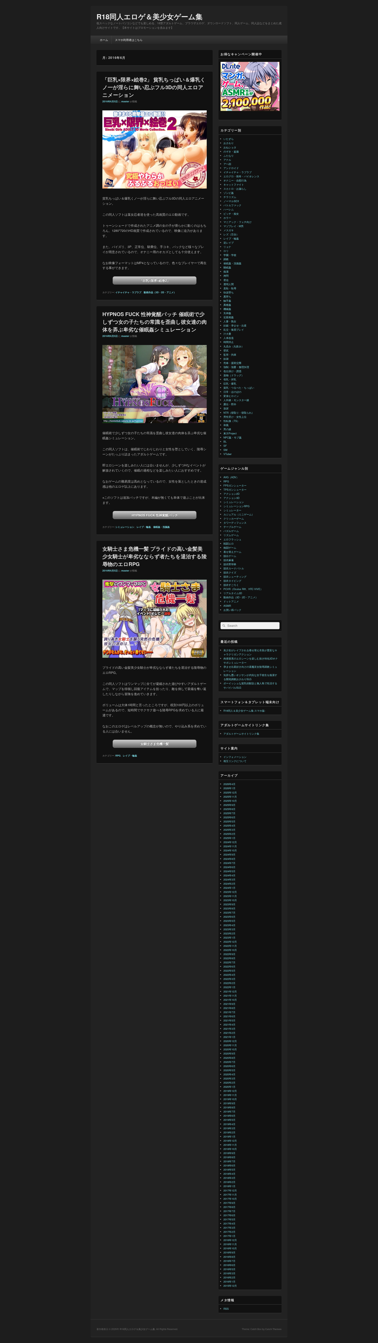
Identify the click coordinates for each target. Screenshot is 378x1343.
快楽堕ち (228, 292)
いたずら (228, 139)
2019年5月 (229, 1120)
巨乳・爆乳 (229, 383)
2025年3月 (229, 830)
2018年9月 (229, 1153)
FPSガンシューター (234, 485)
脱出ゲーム (229, 556)
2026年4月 (229, 784)
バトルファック (232, 205)
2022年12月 (230, 941)
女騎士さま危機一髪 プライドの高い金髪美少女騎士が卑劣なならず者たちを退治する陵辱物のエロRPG (154, 556)
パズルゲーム (231, 531)
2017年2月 (229, 1232)
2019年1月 (229, 1136)
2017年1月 (229, 1236)
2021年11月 (230, 995)
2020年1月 (229, 1087)
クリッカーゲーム (233, 518)
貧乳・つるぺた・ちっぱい (238, 387)
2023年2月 (229, 933)
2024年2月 (229, 883)
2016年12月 (230, 1240)
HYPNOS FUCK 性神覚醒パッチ (155, 515)
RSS (226, 1309)
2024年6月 (229, 867)
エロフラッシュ (232, 539)
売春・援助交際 (232, 363)
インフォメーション (234, 757)
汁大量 (227, 334)
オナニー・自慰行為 (234, 180)
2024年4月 (229, 875)
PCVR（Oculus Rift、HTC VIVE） (243, 589)
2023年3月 (229, 929)
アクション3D (231, 498)
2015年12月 (230, 1286)
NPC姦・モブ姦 (232, 437)
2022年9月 (229, 954)
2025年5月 (229, 821)
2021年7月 (229, 1012)
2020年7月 (229, 1062)
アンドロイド (231, 168)
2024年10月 (230, 850)
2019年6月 (229, 1115)
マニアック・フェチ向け (237, 222)
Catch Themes (273, 1329)
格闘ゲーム (229, 547)
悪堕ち (227, 296)
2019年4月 (229, 1124)
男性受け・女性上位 (234, 417)
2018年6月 (229, 1165)
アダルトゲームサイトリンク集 (241, 733)
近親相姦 (228, 317)
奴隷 (226, 359)
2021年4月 (229, 1024)
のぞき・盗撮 (231, 151)
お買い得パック (232, 610)
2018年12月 (230, 1140)
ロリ (226, 251)
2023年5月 (229, 921)
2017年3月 (229, 1227)
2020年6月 (229, 1066)
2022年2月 (229, 983)
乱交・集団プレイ (233, 329)
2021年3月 (229, 1028)
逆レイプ (228, 242)
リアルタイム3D (232, 593)
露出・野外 (229, 404)
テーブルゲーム (232, 527)
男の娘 (227, 429)
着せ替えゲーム (232, 552)
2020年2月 (229, 1082)
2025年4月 (229, 825)
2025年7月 (229, 813)
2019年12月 (230, 1091)
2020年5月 (229, 1070)
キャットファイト (233, 184)
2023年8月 (229, 908)
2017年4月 (229, 1223)
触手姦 (227, 300)
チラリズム (229, 197)
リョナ (227, 247)
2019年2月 (229, 1132)
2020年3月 (229, 1078)
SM (225, 450)
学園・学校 (229, 255)
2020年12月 (230, 1041)
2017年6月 (229, 1215)
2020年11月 (230, 1045)
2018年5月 (229, 1169)
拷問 (226, 275)
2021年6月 (229, 1016)
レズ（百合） (231, 234)
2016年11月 (230, 1244)
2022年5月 (229, 970)
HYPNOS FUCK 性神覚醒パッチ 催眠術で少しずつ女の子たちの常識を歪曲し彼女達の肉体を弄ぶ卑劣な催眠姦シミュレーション (154, 321)
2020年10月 (230, 1049)
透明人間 (228, 284)
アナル (227, 160)
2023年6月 (229, 916)
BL (225, 441)
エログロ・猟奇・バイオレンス (241, 176)
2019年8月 (229, 1107)
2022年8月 (229, 958)
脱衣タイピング (232, 581)
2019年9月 (229, 1103)
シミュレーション (124, 527)
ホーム (104, 40)
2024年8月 (229, 859)
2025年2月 (229, 834)
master (125, 101)
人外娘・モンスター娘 (236, 400)
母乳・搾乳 (229, 379)
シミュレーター (232, 510)
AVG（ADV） (231, 477)
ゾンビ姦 (228, 193)
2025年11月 (230, 796)
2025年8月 (229, 809)
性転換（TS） (231, 421)
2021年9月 (229, 1004)
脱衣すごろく (231, 585)
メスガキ (228, 230)
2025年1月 (229, 838)
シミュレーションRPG (236, 506)
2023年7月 (229, 912)
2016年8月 (229, 1257)
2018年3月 (229, 1178)
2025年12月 (230, 792)
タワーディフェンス (234, 522)
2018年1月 (229, 1186)
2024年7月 (229, 863)
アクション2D (231, 494)
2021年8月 (229, 1008)
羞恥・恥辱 (229, 288)
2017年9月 (229, 1203)
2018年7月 (229, 1161)
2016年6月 (229, 1265)
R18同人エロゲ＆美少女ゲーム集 (149, 16)
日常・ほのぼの (232, 392)
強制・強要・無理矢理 (236, 367)
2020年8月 (229, 1058)
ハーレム (228, 209)
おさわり (228, 143)
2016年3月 (229, 1273)
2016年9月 (229, 1252)
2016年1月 (229, 1281)
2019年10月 (230, 1099)
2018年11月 (230, 1145)
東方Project (230, 433)
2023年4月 (229, 925)
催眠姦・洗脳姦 (161, 527)
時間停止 (228, 342)
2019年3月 (229, 1128)
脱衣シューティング (234, 576)
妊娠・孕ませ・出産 (234, 325)
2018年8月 (229, 1157)
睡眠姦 (227, 267)
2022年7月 (229, 962)
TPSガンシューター (234, 489)
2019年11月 (230, 1095)
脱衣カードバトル (233, 568)
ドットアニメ (231, 601)
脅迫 (226, 280)
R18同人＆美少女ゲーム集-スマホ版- (244, 710)
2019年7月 (229, 1111)
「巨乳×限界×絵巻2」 (154, 280)
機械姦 (227, 309)
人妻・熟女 (229, 321)
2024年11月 (230, 846)
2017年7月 (229, 1211)
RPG (117, 755)
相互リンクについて (234, 761)
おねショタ (229, 147)
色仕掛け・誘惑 (232, 371)
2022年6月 (229, 966)
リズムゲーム (231, 535)
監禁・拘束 (229, 354)
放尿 (226, 408)
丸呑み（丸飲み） (233, 346)
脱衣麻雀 (228, 560)
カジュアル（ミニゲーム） (238, 514)
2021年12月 (230, 991)
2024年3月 (229, 879)
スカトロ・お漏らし (234, 189)
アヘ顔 (227, 164)
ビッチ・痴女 (231, 214)
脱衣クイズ (229, 572)
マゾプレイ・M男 (233, 226)
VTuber (227, 454)
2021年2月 (229, 1033)
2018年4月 (229, 1174)
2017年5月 (229, 1219)
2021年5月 (229, 1020)
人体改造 (228, 338)
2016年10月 (230, 1248)
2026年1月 (229, 788)
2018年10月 (230, 1149)
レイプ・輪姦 (144, 527)
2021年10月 (230, 1000)
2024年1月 (229, 888)
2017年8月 (229, 1207)
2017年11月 (230, 1194)
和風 (226, 425)
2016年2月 (229, 1277)
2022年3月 (229, 979)
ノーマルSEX (231, 201)
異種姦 (227, 305)
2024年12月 (230, 842)
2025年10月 (230, 801)
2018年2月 (229, 1182)
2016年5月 (229, 1269)
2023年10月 (230, 900)
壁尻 (226, 350)
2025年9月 (229, 805)
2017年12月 (230, 1190)
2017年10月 (230, 1199)
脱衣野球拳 (229, 564)
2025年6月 (229, 817)
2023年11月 (230, 896)
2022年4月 (229, 975)
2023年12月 (230, 892)
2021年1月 (229, 1037)
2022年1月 (229, 987)
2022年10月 (230, 950)
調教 (226, 259)
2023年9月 (229, 904)
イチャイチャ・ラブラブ (128, 292)
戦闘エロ (228, 543)
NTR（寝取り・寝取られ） (238, 412)
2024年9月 (229, 854)
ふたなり (228, 155)
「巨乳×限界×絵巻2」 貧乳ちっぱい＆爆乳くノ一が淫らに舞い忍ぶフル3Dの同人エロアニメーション (154, 87)
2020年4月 (229, 1074)
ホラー (227, 218)
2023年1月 (229, 937)
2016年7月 (229, 1261)
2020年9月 (229, 1053)
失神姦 (227, 313)
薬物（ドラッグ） (233, 375)
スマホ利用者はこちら (129, 40)
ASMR (227, 606)
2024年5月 (229, 871)
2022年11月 (230, 946)
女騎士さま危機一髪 (154, 743)
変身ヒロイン (231, 396)
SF (225, 446)
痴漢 (226, 271)
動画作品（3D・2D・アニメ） (160, 292)
